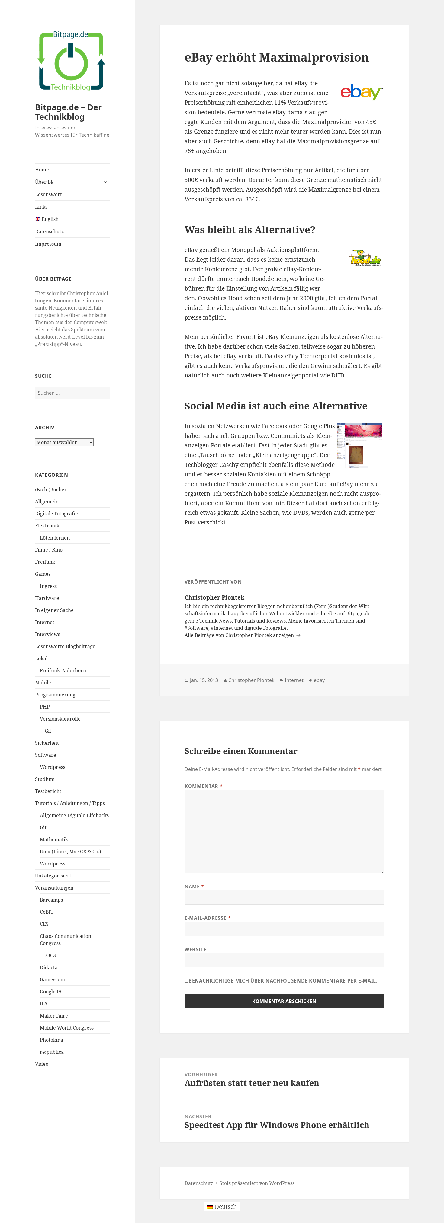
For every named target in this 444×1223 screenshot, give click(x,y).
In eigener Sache (54, 610)
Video (41, 1064)
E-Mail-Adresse (208, 918)
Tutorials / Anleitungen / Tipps (70, 803)
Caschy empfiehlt (243, 465)
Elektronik (47, 525)
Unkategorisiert (53, 875)
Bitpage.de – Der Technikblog (68, 111)
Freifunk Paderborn (63, 670)
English (49, 219)
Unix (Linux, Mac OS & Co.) (70, 851)
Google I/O (52, 991)
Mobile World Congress (67, 1027)
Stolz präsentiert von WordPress (257, 1183)
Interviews (47, 634)
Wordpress (52, 767)
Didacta (49, 967)
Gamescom (52, 979)
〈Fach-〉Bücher (51, 489)
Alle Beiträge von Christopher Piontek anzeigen (240, 635)
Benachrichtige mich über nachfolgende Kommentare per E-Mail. (283, 980)
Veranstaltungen (54, 887)
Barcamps (51, 900)
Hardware (47, 598)
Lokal (41, 658)
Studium (45, 779)
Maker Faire (54, 1015)
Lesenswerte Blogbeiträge (65, 646)
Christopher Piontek (251, 680)
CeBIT (46, 912)
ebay (319, 680)
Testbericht (48, 791)
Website (195, 949)
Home (42, 169)
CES (44, 924)
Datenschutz (49, 231)
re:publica (52, 1052)
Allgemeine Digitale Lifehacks (74, 815)
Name (194, 886)
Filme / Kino (49, 549)
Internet (44, 622)
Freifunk (45, 562)
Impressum (48, 243)
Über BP (44, 182)
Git (48, 731)
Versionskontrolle (60, 718)
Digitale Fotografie (56, 513)
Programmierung (55, 694)
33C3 (50, 955)
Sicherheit (47, 743)
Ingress (48, 586)
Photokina (51, 1040)
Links (41, 206)
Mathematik (54, 839)
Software (45, 755)
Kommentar (204, 786)
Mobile (43, 682)
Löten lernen (55, 537)
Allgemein (47, 501)
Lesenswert (48, 194)
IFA (43, 1003)
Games (42, 574)
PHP (45, 706)
